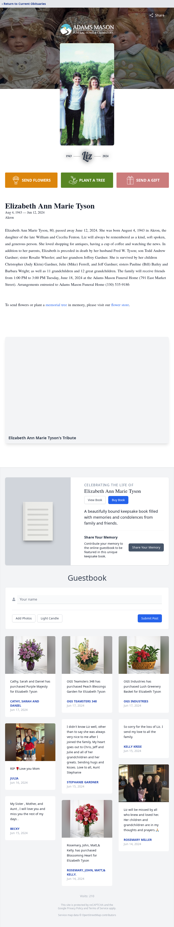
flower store (120, 304)
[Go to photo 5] (35, 758)
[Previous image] (9, 742)
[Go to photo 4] (33, 758)
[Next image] (51, 742)
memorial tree (56, 304)
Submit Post (149, 618)
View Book (95, 500)
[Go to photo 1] (25, 758)
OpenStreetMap (91, 915)
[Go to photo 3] (30, 758)
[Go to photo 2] (28, 758)
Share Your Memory (146, 547)
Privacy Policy (75, 908)
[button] (30, 655)
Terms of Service (98, 908)
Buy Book (118, 500)
